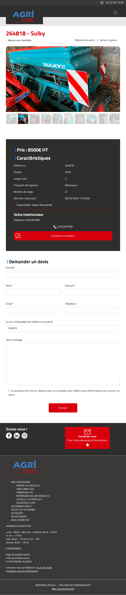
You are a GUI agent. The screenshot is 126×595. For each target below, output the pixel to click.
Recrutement (19, 516)
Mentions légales (45, 585)
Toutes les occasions (23, 509)
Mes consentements (63, 589)
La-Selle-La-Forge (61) (29, 499)
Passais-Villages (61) (28, 485)
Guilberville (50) (25, 502)
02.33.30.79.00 (44, 567)
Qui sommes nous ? (21, 506)
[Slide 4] (46, 114)
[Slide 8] (91, 114)
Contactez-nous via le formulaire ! (22, 571)
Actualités (17, 513)
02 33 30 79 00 (114, 2)
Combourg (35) (24, 492)
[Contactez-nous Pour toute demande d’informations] (87, 444)
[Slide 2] (23, 114)
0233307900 (65, 226)
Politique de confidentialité (75, 585)
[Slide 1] (11, 114)
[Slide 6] (68, 114)
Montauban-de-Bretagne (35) (32, 496)
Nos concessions (20, 482)
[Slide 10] (114, 114)
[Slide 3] (34, 114)
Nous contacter (20, 520)
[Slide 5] (57, 114)
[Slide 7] (80, 114)
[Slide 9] (103, 114)
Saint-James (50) (25, 489)
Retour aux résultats (20, 40)
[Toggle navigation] (115, 12)
